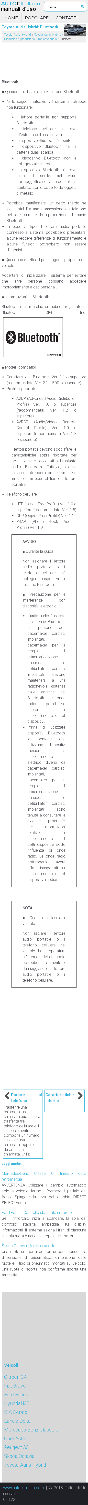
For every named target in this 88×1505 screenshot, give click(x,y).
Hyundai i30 (16, 1403)
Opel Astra (15, 1438)
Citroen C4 (15, 1377)
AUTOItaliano (20, 6)
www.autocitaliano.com (23, 1487)
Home (11, 17)
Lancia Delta (17, 1421)
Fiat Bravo (15, 1386)
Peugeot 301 (17, 1447)
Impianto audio (47, 39)
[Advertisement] (44, 59)
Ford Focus (16, 1395)
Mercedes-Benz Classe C (31, 1430)
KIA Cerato (15, 1412)
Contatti (67, 17)
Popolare (37, 17)
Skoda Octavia (19, 1456)
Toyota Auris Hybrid (17, 34)
